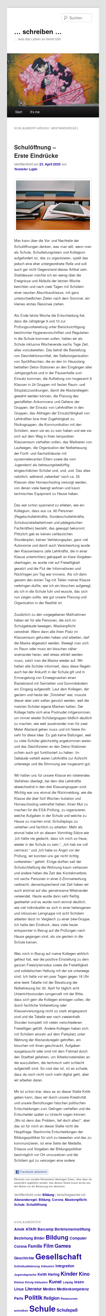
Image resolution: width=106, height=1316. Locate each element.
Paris (18, 1298)
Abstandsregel (25, 1199)
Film (48, 1245)
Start (18, 111)
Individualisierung (27, 1266)
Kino (84, 1273)
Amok (19, 1229)
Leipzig (68, 1282)
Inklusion (47, 1266)
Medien (49, 1289)
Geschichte (24, 1257)
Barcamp (46, 1229)
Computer (78, 1238)
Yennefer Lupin (25, 169)
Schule (19, 1204)
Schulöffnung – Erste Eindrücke (36, 151)
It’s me (35, 111)
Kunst (55, 1281)
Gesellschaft (58, 1256)
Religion (51, 1298)
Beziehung (23, 1238)
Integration (64, 1265)
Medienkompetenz (73, 1289)
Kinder (69, 1273)
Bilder (39, 1238)
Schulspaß (67, 1310)
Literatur (33, 1289)
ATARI (31, 1229)
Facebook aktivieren (33, 1171)
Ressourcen (69, 1298)
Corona (57, 1199)
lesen (79, 1281)
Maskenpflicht (76, 1199)
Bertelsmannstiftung (72, 1229)
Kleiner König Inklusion (31, 1282)
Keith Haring (49, 1274)
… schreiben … (38, 31)
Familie (35, 1246)
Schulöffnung (36, 1204)
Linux (19, 1289)
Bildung (48, 1194)
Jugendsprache (25, 1274)
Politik (33, 1297)
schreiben (21, 1310)
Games (63, 1245)
